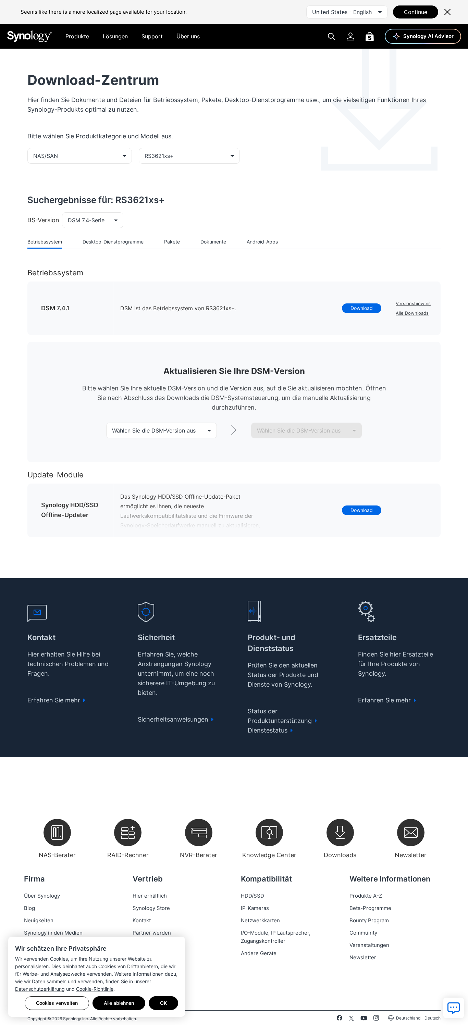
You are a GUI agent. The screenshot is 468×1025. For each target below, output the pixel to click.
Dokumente (213, 242)
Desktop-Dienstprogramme (113, 242)
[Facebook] (339, 1019)
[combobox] (346, 11)
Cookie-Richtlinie (94, 989)
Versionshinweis (413, 303)
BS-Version (43, 220)
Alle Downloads (412, 313)
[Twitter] (351, 1019)
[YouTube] (363, 1019)
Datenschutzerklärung (40, 989)
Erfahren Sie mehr (54, 700)
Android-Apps (262, 242)
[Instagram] (376, 1019)
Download (361, 308)
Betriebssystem (44, 242)
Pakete (172, 242)
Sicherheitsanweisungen (174, 719)
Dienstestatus (268, 730)
